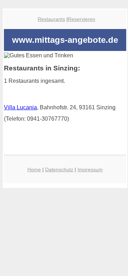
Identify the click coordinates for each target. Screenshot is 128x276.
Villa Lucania (20, 107)
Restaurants (51, 19)
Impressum (90, 169)
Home (34, 169)
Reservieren (81, 19)
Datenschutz (59, 169)
